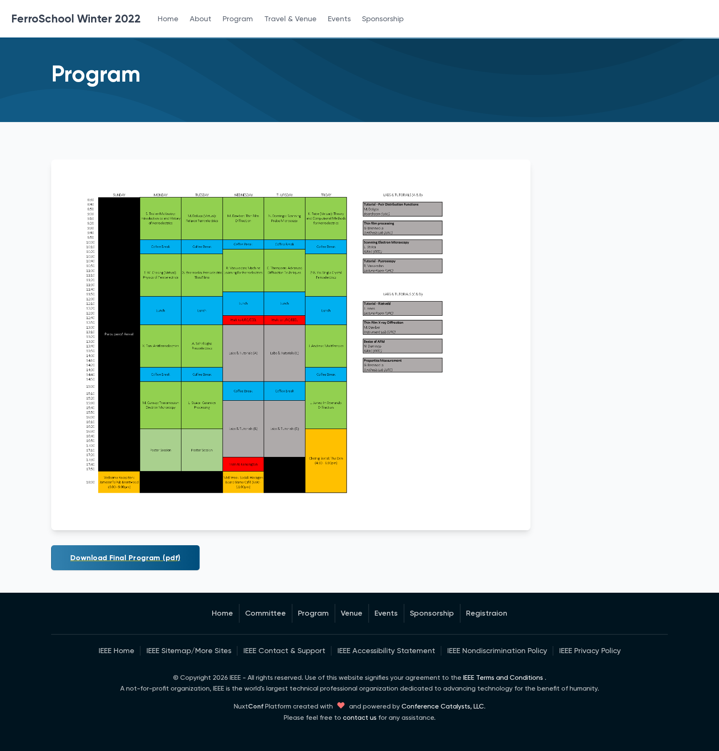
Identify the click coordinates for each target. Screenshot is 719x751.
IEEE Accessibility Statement (386, 650)
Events (339, 18)
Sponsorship (383, 18)
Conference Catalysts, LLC (443, 706)
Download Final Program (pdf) (125, 557)
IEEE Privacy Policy (590, 650)
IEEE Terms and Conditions (503, 677)
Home (168, 18)
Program (238, 18)
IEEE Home (116, 650)
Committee (265, 613)
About (200, 18)
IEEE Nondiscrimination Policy (497, 650)
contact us (360, 717)
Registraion (486, 613)
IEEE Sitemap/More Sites (188, 650)
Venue (351, 613)
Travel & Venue (290, 18)
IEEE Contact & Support (284, 650)
